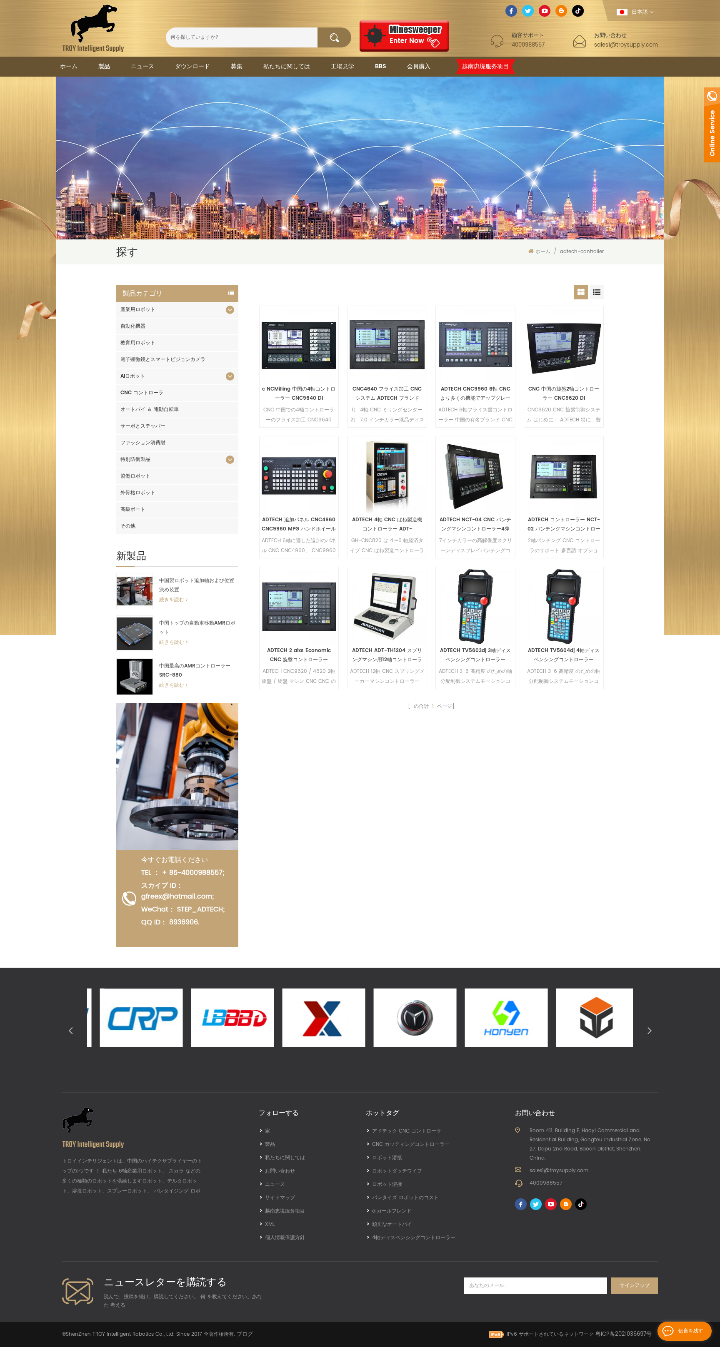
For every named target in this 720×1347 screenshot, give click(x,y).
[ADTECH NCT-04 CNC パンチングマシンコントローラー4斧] (475, 475)
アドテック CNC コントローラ (406, 1131)
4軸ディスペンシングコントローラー (413, 1238)
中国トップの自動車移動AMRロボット (197, 627)
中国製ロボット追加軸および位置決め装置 (196, 585)
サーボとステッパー (142, 426)
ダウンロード (192, 66)
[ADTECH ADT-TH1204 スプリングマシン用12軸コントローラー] (387, 606)
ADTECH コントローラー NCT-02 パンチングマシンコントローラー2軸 (564, 525)
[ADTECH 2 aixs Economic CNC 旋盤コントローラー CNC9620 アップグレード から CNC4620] (299, 606)
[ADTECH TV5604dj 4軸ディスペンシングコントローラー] (563, 606)
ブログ (245, 1334)
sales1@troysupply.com (626, 45)
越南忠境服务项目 (485, 66)
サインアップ (635, 1286)
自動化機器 (132, 326)
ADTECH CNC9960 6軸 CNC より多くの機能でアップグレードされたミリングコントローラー (475, 394)
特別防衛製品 (135, 459)
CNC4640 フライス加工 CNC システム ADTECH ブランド (387, 393)
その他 (127, 526)
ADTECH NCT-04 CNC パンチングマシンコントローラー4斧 (475, 524)
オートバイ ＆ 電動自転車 (149, 409)
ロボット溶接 (387, 1158)
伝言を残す (690, 1331)
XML (270, 1224)
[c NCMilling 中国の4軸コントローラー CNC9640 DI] (299, 345)
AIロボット (132, 376)
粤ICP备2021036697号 (623, 1334)
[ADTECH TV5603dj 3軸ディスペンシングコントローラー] (475, 606)
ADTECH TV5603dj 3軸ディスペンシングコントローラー (475, 655)
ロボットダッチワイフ (397, 1171)
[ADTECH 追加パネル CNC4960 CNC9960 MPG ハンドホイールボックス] (299, 475)
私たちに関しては (286, 66)
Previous (70, 1030)
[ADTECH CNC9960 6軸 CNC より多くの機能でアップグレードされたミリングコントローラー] (475, 345)
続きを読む (171, 600)
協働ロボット (135, 476)
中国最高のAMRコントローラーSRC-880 (194, 670)
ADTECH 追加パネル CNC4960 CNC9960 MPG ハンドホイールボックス (299, 525)
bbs (380, 66)
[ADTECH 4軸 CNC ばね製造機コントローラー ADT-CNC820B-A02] (387, 475)
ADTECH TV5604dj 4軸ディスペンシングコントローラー (564, 655)
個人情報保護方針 (285, 1238)
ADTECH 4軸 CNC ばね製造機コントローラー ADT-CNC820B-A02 (387, 525)
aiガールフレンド (392, 1211)
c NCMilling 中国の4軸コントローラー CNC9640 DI (298, 393)
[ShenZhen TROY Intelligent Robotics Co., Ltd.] (93, 28)
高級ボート (132, 509)
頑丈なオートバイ (392, 1224)
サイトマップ (280, 1198)
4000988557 (528, 45)
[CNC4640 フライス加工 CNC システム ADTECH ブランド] (387, 345)
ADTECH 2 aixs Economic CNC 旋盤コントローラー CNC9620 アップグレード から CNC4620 (298, 656)
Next (649, 1030)
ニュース (142, 66)
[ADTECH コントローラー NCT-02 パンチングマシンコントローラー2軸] (563, 475)
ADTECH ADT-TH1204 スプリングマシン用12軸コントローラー (387, 656)
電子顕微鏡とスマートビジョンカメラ (162, 360)
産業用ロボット (137, 310)
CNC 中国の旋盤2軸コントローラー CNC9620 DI (563, 393)
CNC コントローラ (141, 393)
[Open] (712, 124)
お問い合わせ (280, 1171)
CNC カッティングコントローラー (411, 1144)
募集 (236, 66)
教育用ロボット (137, 343)
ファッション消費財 (142, 443)
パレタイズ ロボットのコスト (405, 1198)
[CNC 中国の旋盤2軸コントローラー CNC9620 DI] (563, 345)
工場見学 (342, 66)
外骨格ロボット (137, 493)
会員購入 (418, 66)
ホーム (69, 66)
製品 (104, 66)
